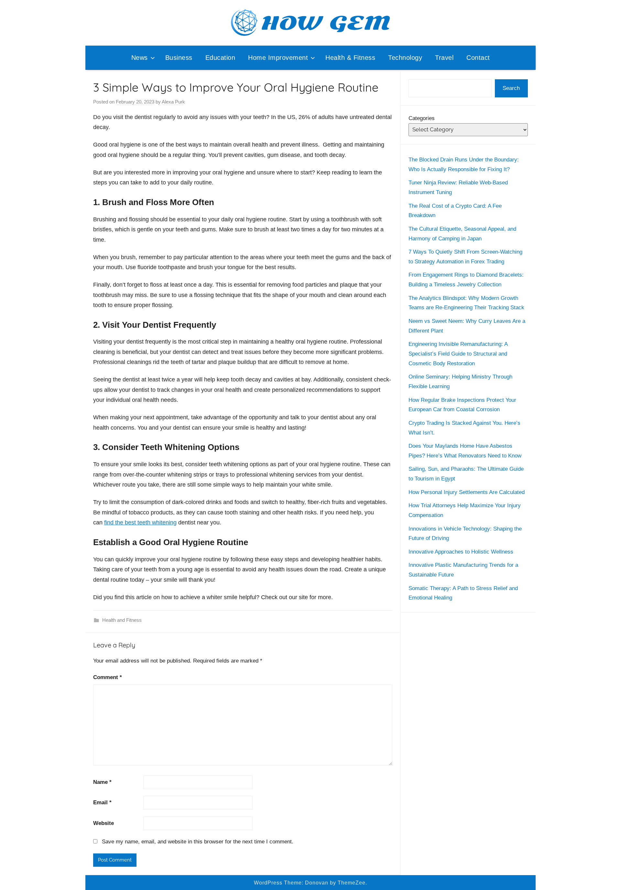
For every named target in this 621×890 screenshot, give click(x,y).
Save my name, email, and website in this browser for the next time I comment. (197, 842)
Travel (444, 57)
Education (220, 57)
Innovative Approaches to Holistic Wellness (461, 552)
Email (102, 802)
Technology (405, 57)
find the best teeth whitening (140, 522)
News (139, 57)
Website (103, 823)
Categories (422, 118)
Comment (107, 677)
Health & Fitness (350, 57)
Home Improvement (278, 57)
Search (511, 88)
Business (178, 57)
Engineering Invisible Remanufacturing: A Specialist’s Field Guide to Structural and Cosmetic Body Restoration (458, 354)
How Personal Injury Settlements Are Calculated (467, 492)
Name (102, 782)
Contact (478, 57)
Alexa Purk (173, 101)
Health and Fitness (122, 620)
